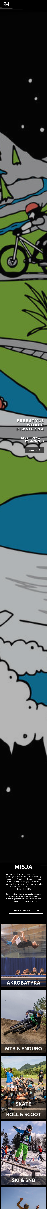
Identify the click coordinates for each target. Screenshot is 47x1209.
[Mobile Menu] (43, 3)
